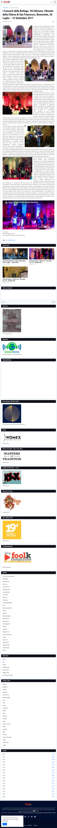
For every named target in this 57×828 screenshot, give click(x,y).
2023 (28, 788)
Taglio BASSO (6, 642)
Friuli (4, 700)
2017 (28, 772)
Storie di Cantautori (7, 634)
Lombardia (5, 708)
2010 (28, 754)
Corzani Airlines (6, 592)
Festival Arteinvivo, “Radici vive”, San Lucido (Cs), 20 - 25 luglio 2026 (40, 261)
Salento (4, 726)
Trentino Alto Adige (7, 737)
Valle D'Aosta (6, 742)
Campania (5, 692)
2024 (28, 791)
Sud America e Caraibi (8, 675)
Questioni (5, 629)
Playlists (4, 626)
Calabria (4, 689)
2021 (28, 783)
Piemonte (5, 718)
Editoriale (5, 597)
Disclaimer (29, 825)
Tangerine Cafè (6, 645)
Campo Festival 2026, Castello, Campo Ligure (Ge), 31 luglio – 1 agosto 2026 (14, 261)
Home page (5, 7)
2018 (28, 775)
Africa (4, 659)
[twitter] (32, 816)
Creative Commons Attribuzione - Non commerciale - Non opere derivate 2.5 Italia (36, 812)
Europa (4, 664)
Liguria (4, 705)
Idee (4, 605)
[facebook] (25, 816)
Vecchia (53, 302)
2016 (28, 770)
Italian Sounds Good (7, 608)
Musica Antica (6, 618)
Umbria (4, 739)
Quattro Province (6, 724)
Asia (4, 662)
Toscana (5, 734)
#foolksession (6, 581)
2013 (28, 762)
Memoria (5, 613)
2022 (28, 786)
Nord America (6, 670)
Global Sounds (6, 667)
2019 (28, 778)
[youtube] (35, 816)
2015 (28, 767)
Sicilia (4, 732)
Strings (4, 637)
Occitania (5, 716)
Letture (4, 610)
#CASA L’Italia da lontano (8, 576)
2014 (28, 764)
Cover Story (5, 594)
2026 (28, 796)
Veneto (4, 745)
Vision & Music (6, 647)
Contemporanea (6, 589)
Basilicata (5, 687)
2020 (28, 780)
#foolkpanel (5, 578)
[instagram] (28, 816)
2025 (28, 793)
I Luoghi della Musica (14, 7)
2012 (28, 759)
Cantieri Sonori (6, 586)
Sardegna (5, 729)
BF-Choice (5, 584)
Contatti (35, 825)
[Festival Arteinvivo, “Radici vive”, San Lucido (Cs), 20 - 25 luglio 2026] (41, 253)
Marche (4, 710)
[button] (1, 2)
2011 (28, 756)
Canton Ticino (6, 694)
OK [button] (4, 824)
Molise (4, 713)
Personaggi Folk (6, 624)
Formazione (5, 600)
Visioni (4, 650)
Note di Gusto (6, 621)
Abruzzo (4, 684)
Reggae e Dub (6, 631)
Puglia (4, 721)
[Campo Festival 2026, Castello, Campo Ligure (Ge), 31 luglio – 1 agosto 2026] (15, 253)
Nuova (3, 302)
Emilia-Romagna (6, 697)
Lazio (4, 702)
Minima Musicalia (7, 616)
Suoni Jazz (5, 639)
